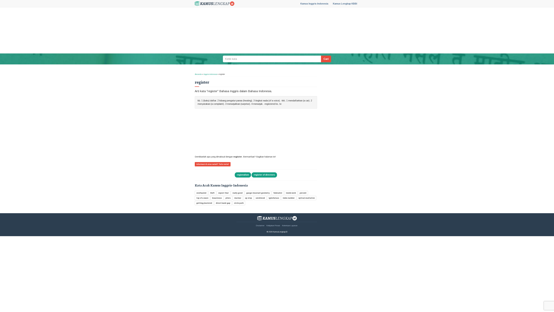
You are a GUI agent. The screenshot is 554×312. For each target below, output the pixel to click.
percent (303, 193)
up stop (248, 198)
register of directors (264, 175)
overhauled (201, 193)
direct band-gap (223, 203)
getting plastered (204, 203)
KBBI (345, 3)
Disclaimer (260, 226)
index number (289, 198)
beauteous (217, 198)
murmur (237, 198)
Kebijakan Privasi (273, 226)
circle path (239, 203)
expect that (223, 193)
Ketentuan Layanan (289, 226)
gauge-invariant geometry (258, 193)
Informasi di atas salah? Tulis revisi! (212, 164)
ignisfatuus (274, 198)
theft (212, 193)
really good (237, 193)
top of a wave (202, 198)
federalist (277, 193)
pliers (228, 198)
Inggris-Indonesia (314, 3)
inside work (291, 193)
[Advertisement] (277, 30)
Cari (326, 58)
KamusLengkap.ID (214, 3)
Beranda (198, 74)
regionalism (243, 175)
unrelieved (260, 198)
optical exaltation (306, 198)
